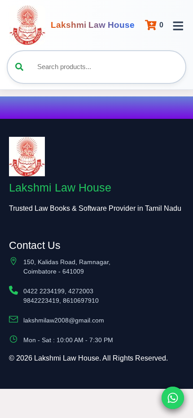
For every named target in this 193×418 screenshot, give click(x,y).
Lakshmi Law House (93, 25)
